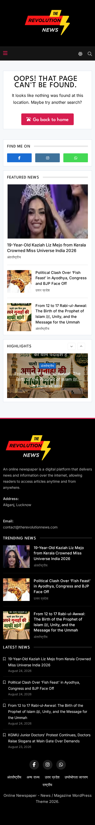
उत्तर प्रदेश (42, 290)
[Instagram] (47, 157)
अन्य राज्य (33, 777)
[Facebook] (19, 157)
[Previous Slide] (71, 346)
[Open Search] (90, 54)
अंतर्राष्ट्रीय (14, 257)
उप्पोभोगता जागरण (76, 777)
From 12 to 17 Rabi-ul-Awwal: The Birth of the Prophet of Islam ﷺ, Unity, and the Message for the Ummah (47, 382)
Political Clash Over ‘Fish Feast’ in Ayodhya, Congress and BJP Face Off (61, 278)
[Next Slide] (81, 346)
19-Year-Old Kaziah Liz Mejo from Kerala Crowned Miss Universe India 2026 (46, 247)
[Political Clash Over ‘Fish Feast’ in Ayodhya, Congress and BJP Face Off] (19, 281)
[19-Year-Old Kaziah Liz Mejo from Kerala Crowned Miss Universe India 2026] (47, 211)
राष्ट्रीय (47, 785)
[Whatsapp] (75, 157)
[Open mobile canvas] (5, 53)
